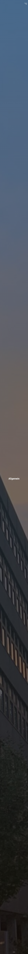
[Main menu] (25, 4)
